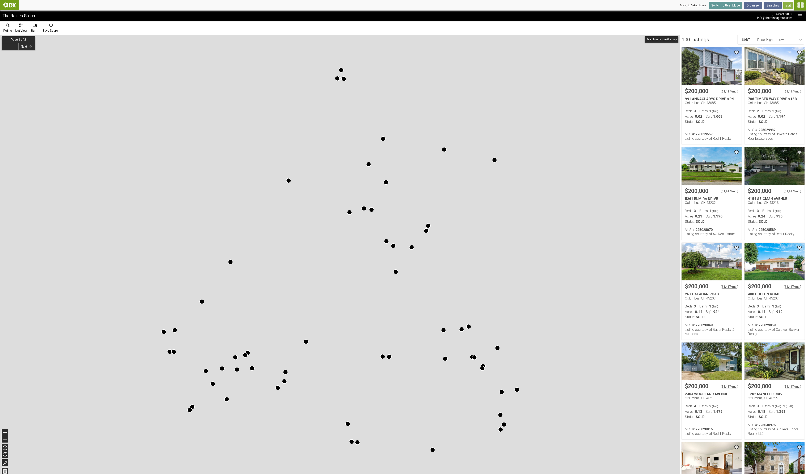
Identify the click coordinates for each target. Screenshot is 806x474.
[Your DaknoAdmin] (9, 5)
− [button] (5, 440)
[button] (21, 28)
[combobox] (778, 39)
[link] (7, 28)
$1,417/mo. (729, 91)
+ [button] (5, 433)
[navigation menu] (800, 5)
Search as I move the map (661, 39)
